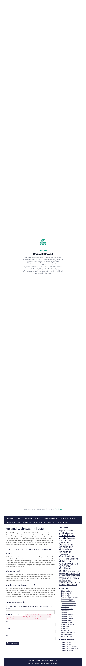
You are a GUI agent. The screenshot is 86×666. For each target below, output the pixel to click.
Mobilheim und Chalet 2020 (69, 646)
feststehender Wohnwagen (65, 541)
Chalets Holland (66, 593)
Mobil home (72, 571)
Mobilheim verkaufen (67, 624)
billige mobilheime (66, 531)
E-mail (8, 628)
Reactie (8, 609)
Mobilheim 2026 (66, 642)
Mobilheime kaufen (65, 562)
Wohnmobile (73, 573)
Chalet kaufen (67, 535)
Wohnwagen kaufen (68, 585)
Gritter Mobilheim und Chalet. (49, 663)
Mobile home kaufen (67, 609)
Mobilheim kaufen (65, 570)
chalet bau (70, 533)
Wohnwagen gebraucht (69, 582)
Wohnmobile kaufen (69, 578)
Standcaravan (65, 630)
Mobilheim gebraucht (69, 565)
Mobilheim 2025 (66, 644)
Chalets (64, 537)
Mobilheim (65, 552)
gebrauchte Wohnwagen (68, 605)
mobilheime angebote (68, 559)
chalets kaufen (73, 538)
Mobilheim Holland (66, 620)
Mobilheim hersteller (67, 619)
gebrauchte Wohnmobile (68, 603)
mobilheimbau (63, 554)
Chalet (63, 532)
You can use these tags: (28, 617)
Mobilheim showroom (67, 650)
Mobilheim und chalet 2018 (69, 648)
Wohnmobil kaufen (66, 634)
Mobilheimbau (65, 626)
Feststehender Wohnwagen (69, 597)
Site (7, 635)
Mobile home (66, 549)
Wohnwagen (65, 580)
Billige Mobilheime (66, 591)
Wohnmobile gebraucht (69, 576)
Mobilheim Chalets (66, 617)
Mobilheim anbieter (66, 615)
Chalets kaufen (65, 595)
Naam (8, 621)
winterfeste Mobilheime (68, 632)
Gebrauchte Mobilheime (66, 546)
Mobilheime (66, 556)
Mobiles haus (65, 611)
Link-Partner (53, 660)
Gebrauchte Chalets (67, 599)
